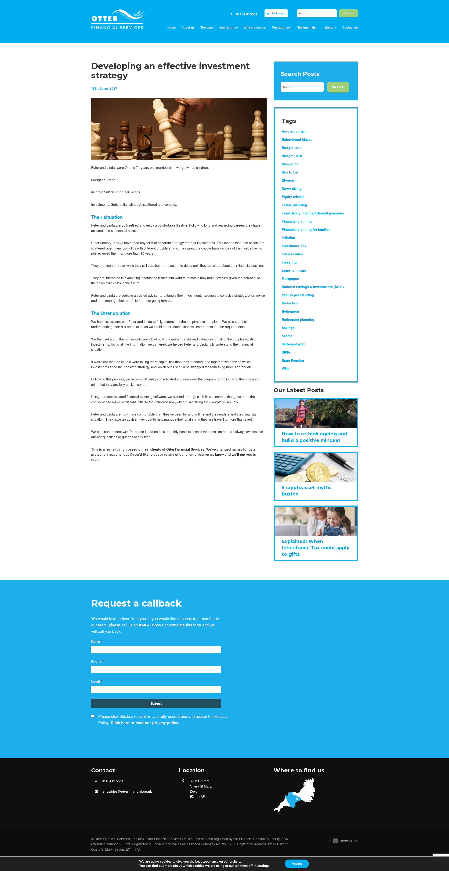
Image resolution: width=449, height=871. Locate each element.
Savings (288, 327)
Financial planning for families (306, 229)
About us (188, 27)
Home (171, 27)
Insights (328, 27)
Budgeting (290, 164)
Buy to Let (290, 172)
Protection (290, 303)
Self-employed (293, 344)
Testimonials (306, 27)
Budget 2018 (292, 155)
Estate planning (294, 204)
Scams (287, 335)
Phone (97, 661)
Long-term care (294, 270)
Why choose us (255, 27)
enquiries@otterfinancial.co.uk (127, 791)
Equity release (293, 196)
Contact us (350, 27)
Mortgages (290, 278)
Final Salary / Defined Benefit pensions (313, 213)
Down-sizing (292, 188)
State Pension (293, 360)
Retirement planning (298, 319)
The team (207, 27)
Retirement (290, 311)
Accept (297, 863)
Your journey (228, 27)
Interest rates (292, 254)
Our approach (282, 27)
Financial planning (297, 221)
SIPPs (286, 352)
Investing (289, 262)
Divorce (288, 180)
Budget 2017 (292, 147)
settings (263, 866)
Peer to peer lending (298, 295)
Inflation (288, 237)
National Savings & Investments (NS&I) (313, 286)
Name (96, 641)
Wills (286, 368)
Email (96, 681)
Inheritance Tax (294, 245)
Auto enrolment (294, 131)
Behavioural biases (297, 139)
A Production (344, 840)
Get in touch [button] (278, 13)
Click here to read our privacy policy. (145, 722)
